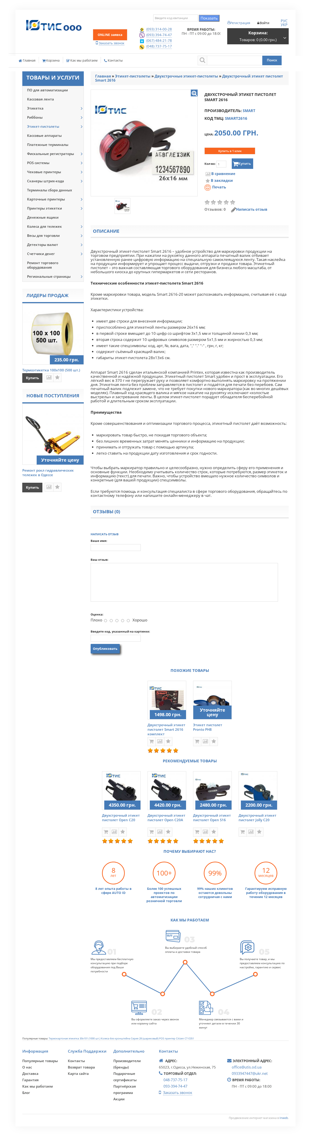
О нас (27, 1067)
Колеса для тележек (44, 226)
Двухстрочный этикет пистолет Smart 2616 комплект (166, 729)
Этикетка (35, 108)
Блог (26, 1092)
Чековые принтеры (44, 172)
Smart (249, 110)
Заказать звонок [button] (111, 43)
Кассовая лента (40, 99)
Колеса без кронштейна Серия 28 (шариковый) (129, 1038)
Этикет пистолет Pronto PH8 (207, 727)
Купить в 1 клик (230, 151)
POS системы (38, 162)
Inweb (284, 1118)
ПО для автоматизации (47, 90)
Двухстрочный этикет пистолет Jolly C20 (257, 817)
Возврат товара (81, 1067)
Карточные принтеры (46, 199)
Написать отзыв (251, 209)
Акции (119, 1099)
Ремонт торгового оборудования (42, 265)
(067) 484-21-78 (159, 40)
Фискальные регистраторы (50, 153)
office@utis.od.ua (247, 1067)
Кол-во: (210, 164)
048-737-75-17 (175, 1079)
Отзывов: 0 (215, 209)
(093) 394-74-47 (159, 35)
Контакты (115, 60)
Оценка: (97, 614)
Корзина (53, 60)
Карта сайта (78, 1073)
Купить (244, 163)
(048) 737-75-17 (159, 46)
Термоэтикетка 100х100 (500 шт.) (51, 370)
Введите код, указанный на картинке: (120, 631)
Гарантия (30, 1080)
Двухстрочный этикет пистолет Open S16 (212, 817)
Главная (29, 60)
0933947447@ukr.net (250, 1073)
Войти (264, 23)
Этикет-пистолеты (43, 126)
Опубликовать (105, 648)
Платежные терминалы (47, 144)
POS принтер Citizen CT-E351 (176, 1038)
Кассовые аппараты (44, 135)
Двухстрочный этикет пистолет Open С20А (166, 817)
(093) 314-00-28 (159, 29)
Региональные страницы (49, 276)
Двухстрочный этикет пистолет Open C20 (121, 817)
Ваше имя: (99, 541)
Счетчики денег (41, 253)
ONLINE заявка (110, 35)
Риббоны (35, 117)
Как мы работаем (83, 60)
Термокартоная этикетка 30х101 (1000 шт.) (74, 1038)
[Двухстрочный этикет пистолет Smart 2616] (194, 93)
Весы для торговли (43, 235)
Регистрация (240, 23)
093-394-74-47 (175, 1086)
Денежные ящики (43, 217)
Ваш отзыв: (99, 560)
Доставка (30, 1073)
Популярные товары (40, 1060)
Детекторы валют (42, 244)
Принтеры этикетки (44, 208)
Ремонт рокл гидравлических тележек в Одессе (48, 472)
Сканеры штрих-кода (45, 181)
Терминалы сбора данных (49, 190)
